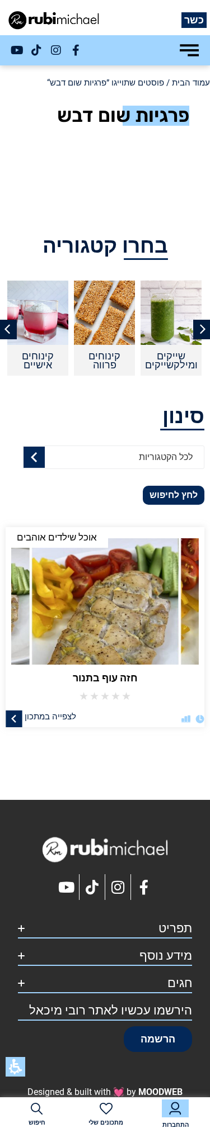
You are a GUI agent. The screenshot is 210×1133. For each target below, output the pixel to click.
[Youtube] (16, 50)
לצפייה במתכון (50, 716)
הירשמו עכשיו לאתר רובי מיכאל (110, 1010)
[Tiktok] (36, 50)
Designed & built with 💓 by (105, 1092)
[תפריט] (189, 50)
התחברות (175, 1125)
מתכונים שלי (105, 1122)
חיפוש (37, 1122)
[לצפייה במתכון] (14, 718)
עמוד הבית (191, 83)
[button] (158, 1039)
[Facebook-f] (75, 50)
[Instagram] (56, 50)
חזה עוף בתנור (105, 678)
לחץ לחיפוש (174, 495)
